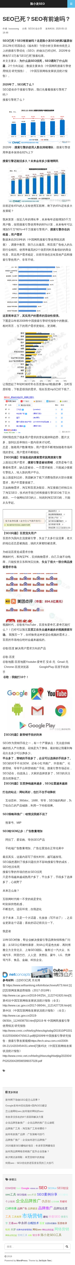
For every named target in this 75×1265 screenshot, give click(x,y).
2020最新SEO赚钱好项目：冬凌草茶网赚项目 (30, 1145)
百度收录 (62, 1223)
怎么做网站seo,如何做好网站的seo (24, 1111)
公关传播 (55, 1202)
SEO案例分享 (47, 1194)
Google (25, 1188)
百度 (42, 1223)
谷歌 (30, 1235)
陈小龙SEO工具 (51, 1235)
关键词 (63, 1201)
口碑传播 (11, 1208)
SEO (43, 1187)
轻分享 (36, 1235)
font (18, 1188)
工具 (8, 1216)
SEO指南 (22, 1194)
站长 (7, 1229)
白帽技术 (33, 1223)
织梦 (13, 1229)
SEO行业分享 (35, 28)
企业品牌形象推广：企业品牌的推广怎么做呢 (29, 1122)
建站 (45, 1216)
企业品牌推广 (28, 1201)
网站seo (37, 1229)
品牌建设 (33, 1208)
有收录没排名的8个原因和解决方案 (24, 1116)
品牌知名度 (61, 1208)
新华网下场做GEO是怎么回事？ (22, 1099)
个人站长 (10, 1201)
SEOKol (52, 1188)
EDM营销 (10, 1188)
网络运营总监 (11, 1235)
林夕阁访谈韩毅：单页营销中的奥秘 (24, 1157)
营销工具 (22, 1235)
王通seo (13, 1223)
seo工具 (10, 1194)
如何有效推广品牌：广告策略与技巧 (24, 1134)
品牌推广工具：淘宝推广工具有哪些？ (26, 1128)
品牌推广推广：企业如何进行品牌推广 (26, 1139)
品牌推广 (45, 1208)
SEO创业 (63, 1188)
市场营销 (32, 1216)
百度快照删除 (51, 1223)
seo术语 (31, 1194)
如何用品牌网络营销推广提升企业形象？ (27, 1151)
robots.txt (34, 1188)
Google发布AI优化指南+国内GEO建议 (26, 1105)
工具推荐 (16, 1216)
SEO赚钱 (63, 1194)
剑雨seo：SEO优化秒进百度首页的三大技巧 (29, 1163)
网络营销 (61, 1229)
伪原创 (46, 1201)
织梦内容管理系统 (24, 1230)
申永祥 (22, 1223)
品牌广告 (22, 1208)
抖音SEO (54, 1216)
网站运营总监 (48, 1230)
